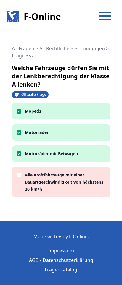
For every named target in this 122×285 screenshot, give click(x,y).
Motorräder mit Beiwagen (51, 153)
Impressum (61, 250)
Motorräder (37, 132)
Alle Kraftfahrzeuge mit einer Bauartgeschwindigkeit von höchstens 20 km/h (64, 182)
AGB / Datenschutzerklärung (61, 260)
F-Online (42, 16)
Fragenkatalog (61, 269)
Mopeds (33, 111)
